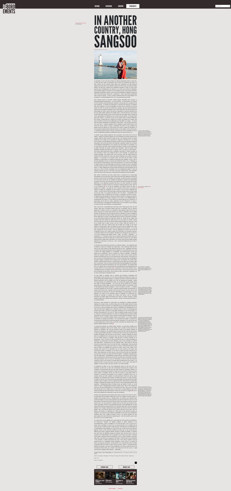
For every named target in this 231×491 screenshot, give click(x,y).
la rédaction (120, 488)
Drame (128, 470)
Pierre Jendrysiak (99, 481)
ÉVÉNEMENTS (132, 6)
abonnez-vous (126, 467)
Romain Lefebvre (83, 23)
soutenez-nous (104, 467)
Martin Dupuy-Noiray (130, 481)
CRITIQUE (97, 6)
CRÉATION (120, 6)
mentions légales (112, 488)
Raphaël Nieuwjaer (119, 481)
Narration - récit (133, 470)
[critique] (76, 23)
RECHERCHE (109, 6)
